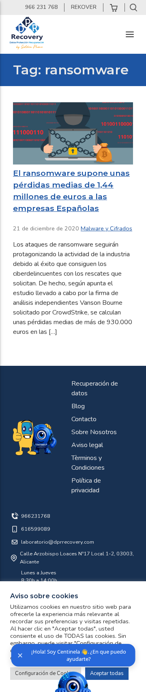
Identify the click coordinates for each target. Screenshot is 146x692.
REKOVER (84, 7)
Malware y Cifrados (106, 228)
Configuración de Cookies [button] (45, 673)
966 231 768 (41, 7)
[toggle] (129, 34)
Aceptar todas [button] (107, 673)
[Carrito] (114, 7)
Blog (78, 406)
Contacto (84, 419)
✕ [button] (20, 655)
